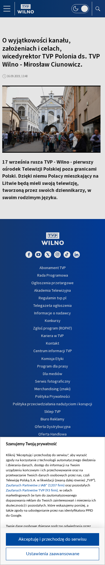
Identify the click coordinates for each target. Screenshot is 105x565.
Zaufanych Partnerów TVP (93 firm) (32, 490)
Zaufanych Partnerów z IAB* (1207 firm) (35, 485)
